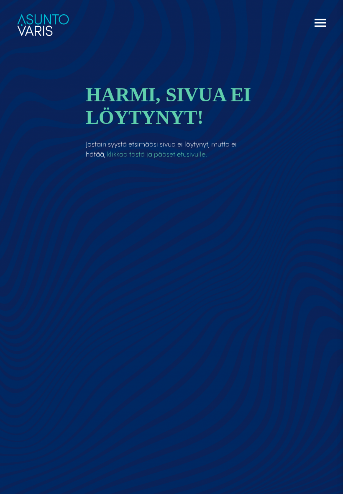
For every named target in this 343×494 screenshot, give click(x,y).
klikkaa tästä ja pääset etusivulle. (157, 154)
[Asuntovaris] (43, 21)
